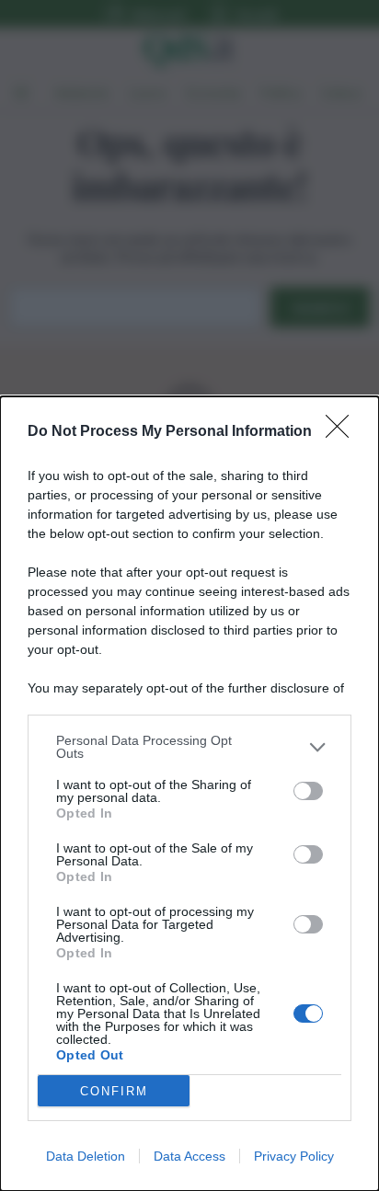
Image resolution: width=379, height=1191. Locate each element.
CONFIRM (114, 1091)
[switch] (308, 791)
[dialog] (189, 793)
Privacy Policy (294, 1156)
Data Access (189, 1156)
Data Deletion (85, 1156)
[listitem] (189, 747)
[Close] (343, 432)
